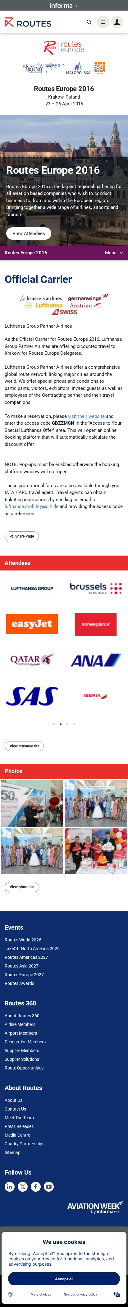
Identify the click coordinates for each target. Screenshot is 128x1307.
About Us (13, 1100)
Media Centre (17, 1135)
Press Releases (19, 1126)
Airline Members (20, 1024)
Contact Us (15, 1108)
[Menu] (103, 22)
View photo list (22, 887)
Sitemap (13, 1152)
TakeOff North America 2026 (32, 948)
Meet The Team (19, 1117)
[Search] (89, 22)
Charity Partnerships (24, 1143)
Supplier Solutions (22, 1059)
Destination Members (25, 1041)
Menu (111, 253)
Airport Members (21, 1033)
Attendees (17, 563)
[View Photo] (32, 803)
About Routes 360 (22, 1015)
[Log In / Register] (117, 22)
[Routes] (28, 22)
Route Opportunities (24, 1067)
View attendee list (24, 746)
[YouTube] (49, 1187)
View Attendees (28, 233)
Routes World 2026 (23, 939)
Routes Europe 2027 (24, 974)
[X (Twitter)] (23, 1187)
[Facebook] (36, 1187)
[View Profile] (32, 588)
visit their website (86, 416)
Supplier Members (22, 1050)
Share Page (24, 536)
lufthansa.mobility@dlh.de (31, 506)
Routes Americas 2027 (26, 957)
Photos (13, 771)
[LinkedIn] (10, 1187)
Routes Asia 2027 (22, 965)
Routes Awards (19, 983)
